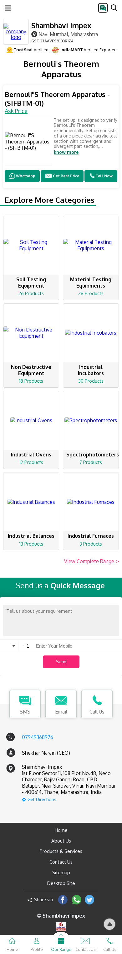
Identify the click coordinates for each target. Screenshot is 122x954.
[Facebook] (63, 899)
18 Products (31, 381)
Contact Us (61, 862)
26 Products (31, 293)
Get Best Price (66, 176)
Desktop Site (61, 883)
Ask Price (16, 110)
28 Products (91, 293)
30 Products (91, 381)
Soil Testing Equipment (31, 282)
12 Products (31, 462)
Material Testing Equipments (90, 282)
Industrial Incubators (91, 370)
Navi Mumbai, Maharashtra (68, 34)
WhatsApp (25, 176)
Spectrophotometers (92, 454)
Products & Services (61, 851)
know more (66, 152)
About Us (61, 841)
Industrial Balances (31, 536)
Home (61, 830)
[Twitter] (89, 899)
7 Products (90, 462)
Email (61, 712)
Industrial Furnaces (91, 536)
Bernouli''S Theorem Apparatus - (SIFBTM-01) (57, 98)
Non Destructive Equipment (31, 370)
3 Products (90, 544)
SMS (25, 712)
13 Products (31, 544)
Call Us (96, 712)
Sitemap (61, 873)
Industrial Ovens (31, 454)
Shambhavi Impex (61, 25)
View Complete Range (91, 561)
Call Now (104, 176)
